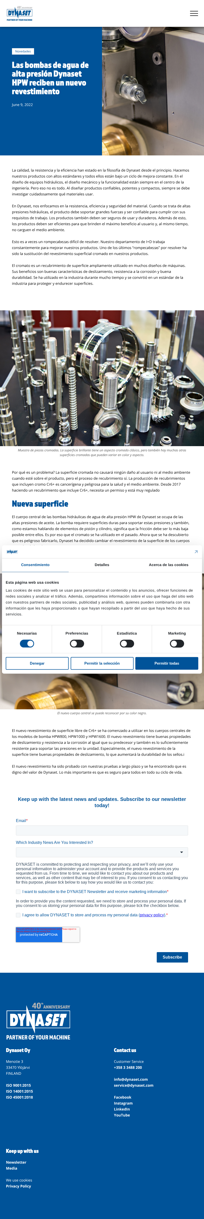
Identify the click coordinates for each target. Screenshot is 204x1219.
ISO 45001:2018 (19, 1097)
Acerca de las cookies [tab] (169, 565)
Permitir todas (166, 663)
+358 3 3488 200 (128, 1067)
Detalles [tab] (102, 565)
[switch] (77, 643)
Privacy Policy (18, 1186)
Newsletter (16, 1162)
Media (11, 1168)
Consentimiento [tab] (35, 565)
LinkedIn (122, 1109)
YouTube (122, 1115)
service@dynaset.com (133, 1085)
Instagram (123, 1103)
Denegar (37, 663)
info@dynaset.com (131, 1079)
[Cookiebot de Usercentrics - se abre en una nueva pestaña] (176, 552)
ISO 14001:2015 (19, 1091)
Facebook (122, 1097)
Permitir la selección (102, 663)
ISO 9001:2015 (18, 1085)
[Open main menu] (194, 13)
